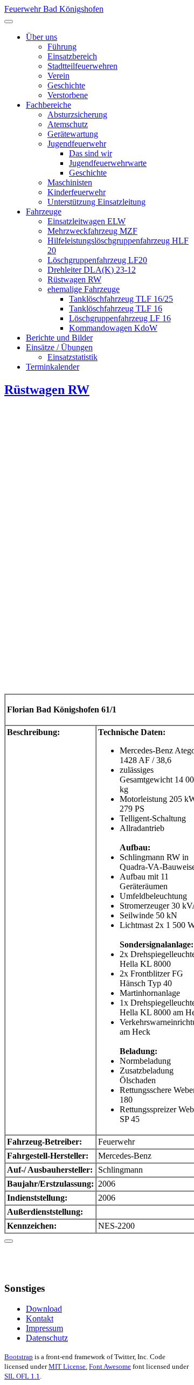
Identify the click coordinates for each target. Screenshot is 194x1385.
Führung (62, 46)
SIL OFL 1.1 (22, 1376)
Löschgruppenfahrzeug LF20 (97, 260)
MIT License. (67, 1366)
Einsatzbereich (72, 56)
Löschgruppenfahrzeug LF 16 (120, 318)
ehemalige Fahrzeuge (83, 289)
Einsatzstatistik (72, 357)
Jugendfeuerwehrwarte (108, 163)
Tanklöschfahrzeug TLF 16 (115, 308)
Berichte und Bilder (59, 337)
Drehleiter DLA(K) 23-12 (91, 269)
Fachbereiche (48, 104)
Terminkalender (52, 366)
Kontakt (39, 1318)
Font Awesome (110, 1366)
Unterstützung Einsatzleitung (96, 201)
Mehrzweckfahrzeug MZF (92, 231)
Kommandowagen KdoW (113, 328)
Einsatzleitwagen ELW (86, 221)
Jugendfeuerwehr (76, 143)
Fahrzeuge (43, 211)
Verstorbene (67, 95)
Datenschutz (47, 1337)
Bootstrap (18, 1357)
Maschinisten (69, 182)
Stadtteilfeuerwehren (82, 66)
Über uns (41, 36)
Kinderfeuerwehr (76, 192)
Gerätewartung (72, 133)
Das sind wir (90, 153)
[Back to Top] (8, 1241)
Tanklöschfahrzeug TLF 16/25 (121, 298)
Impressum (44, 1328)
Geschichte (66, 85)
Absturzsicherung (77, 114)
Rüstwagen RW (74, 279)
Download (44, 1308)
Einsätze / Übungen (59, 347)
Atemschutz (67, 124)
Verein (58, 75)
